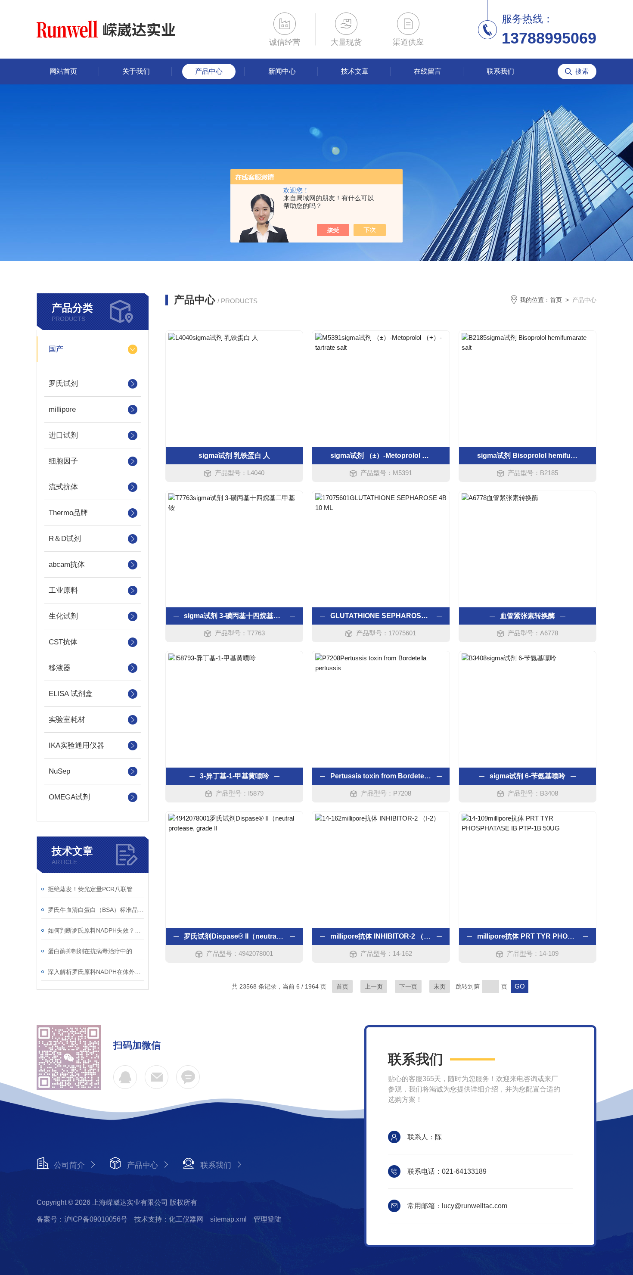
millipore (62, 409)
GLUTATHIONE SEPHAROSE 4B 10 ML (380, 615)
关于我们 (136, 71)
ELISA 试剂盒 (71, 694)
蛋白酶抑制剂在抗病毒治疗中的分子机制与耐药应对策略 (96, 951)
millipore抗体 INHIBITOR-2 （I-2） (380, 936)
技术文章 (355, 71)
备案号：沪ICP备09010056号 (82, 1219)
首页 (556, 299)
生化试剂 (63, 616)
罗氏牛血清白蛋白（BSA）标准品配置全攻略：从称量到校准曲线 (96, 909)
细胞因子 (63, 461)
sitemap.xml (228, 1219)
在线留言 (427, 71)
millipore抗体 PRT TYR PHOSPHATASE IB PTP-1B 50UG (527, 936)
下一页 (408, 986)
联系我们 (500, 71)
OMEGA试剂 (69, 797)
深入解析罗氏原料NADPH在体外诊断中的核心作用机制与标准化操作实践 (96, 971)
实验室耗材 (67, 719)
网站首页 (63, 71)
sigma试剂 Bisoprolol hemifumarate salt (527, 455)
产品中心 (209, 71)
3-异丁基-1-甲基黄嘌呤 (234, 776)
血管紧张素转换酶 (527, 615)
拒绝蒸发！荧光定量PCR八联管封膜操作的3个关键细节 (96, 889)
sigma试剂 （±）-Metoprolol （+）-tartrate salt (380, 455)
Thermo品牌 (68, 513)
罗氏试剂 (63, 383)
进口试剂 (63, 435)
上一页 (374, 986)
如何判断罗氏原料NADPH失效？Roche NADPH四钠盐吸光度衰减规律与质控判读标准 (96, 930)
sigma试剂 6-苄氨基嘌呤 (527, 776)
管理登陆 (267, 1219)
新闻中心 (282, 71)
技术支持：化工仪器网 (168, 1219)
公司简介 (69, 1165)
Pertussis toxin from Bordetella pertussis (380, 776)
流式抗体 (63, 487)
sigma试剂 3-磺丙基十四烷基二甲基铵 (234, 615)
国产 (56, 349)
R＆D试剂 (65, 539)
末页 (440, 986)
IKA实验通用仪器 (76, 745)
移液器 (60, 668)
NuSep (59, 771)
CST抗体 (63, 642)
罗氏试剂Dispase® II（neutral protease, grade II (234, 936)
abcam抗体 (67, 564)
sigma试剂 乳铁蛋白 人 (234, 455)
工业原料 (63, 590)
